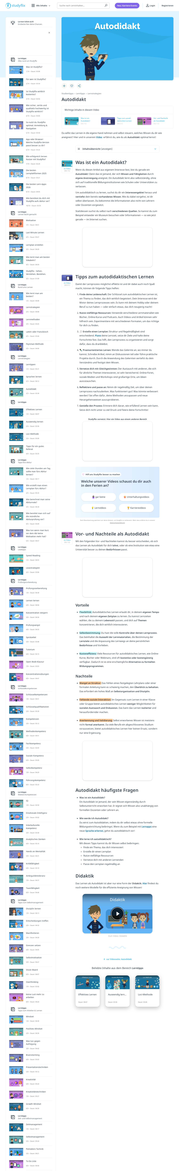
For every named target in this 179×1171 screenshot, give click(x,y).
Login (152, 5)
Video (99, 137)
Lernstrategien (94, 93)
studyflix (18, 5)
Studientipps (68, 93)
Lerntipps (80, 93)
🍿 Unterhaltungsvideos (136, 496)
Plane (98, 335)
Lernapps (147, 826)
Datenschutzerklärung (117, 523)
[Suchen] (106, 6)
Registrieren (167, 5)
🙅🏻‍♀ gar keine (98, 496)
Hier (145, 883)
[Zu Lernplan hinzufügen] (64, 86)
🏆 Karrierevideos (136, 507)
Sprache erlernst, (94, 830)
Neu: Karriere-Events (127, 5)
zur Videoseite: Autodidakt (119, 959)
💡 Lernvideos (98, 507)
